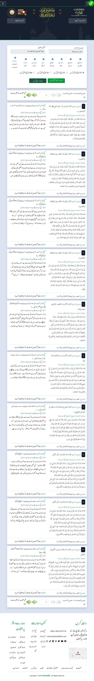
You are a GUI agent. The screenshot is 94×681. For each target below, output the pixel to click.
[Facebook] (65, 642)
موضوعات (25, 668)
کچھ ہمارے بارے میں (67, 668)
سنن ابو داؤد (61, 64)
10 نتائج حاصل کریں (75, 73)
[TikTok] (50, 642)
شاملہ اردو (23, 663)
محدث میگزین (21, 647)
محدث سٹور (22, 637)
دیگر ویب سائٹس (80, 20)
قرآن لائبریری (21, 652)
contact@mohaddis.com (56, 636)
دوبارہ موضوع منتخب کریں (56, 80)
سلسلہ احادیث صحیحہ (14, 64)
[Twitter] (59, 642)
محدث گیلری (13, 658)
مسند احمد (25, 64)
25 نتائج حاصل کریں (59, 73)
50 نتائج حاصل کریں (43, 73)
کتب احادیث (20, 20)
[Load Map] (78, 653)
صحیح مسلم (70, 64)
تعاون (41, 668)
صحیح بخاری (80, 64)
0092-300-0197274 (58, 631)
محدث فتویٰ (22, 642)
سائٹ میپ (16, 668)
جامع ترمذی (52, 64)
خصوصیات (78, 668)
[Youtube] (62, 642)
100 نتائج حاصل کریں (26, 73)
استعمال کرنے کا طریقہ (52, 668)
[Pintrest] (53, 642)
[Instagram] (56, 642)
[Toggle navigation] (3, 3)
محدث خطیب (21, 658)
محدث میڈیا (13, 647)
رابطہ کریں (34, 668)
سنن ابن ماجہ (34, 64)
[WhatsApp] (47, 642)
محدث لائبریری (12, 637)
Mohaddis (46, 675)
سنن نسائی (43, 64)
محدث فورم (13, 642)
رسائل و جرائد (12, 652)
